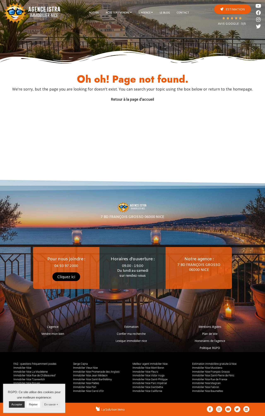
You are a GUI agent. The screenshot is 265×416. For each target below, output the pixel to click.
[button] (232, 9)
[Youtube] (258, 6)
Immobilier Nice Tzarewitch (29, 379)
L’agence (53, 327)
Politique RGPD (210, 348)
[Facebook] (258, 13)
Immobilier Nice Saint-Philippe (149, 379)
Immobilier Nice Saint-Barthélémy (92, 379)
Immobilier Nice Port (84, 387)
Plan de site (210, 334)
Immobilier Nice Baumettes (207, 391)
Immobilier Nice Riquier (26, 383)
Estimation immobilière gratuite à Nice (214, 363)
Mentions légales (210, 327)
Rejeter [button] (33, 404)
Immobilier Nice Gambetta (147, 387)
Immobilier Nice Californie (147, 391)
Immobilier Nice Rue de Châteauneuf (34, 375)
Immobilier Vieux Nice (85, 367)
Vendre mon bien (52, 334)
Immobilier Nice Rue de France (209, 379)
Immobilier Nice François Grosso (211, 371)
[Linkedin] (246, 409)
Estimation (131, 327)
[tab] (94, 12)
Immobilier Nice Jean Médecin (90, 375)
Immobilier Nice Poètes (86, 383)
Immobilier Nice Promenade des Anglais (96, 371)
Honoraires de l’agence (210, 341)
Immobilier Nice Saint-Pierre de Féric (213, 375)
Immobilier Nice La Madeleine (30, 371)
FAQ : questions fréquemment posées (35, 363)
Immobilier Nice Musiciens (207, 367)
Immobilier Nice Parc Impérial (149, 383)
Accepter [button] (16, 404)
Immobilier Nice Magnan (206, 383)
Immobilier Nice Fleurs (145, 371)
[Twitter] (258, 26)
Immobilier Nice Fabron (205, 387)
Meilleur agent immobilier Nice (149, 363)
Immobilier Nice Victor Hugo (148, 375)
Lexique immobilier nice (131, 341)
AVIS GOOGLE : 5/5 (232, 24)
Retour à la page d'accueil (132, 99)
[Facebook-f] (210, 409)
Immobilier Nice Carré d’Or (88, 391)
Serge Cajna (80, 363)
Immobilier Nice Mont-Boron (148, 367)
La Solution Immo (113, 409)
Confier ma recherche (131, 334)
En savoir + (51, 404)
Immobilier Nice (22, 367)
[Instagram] (258, 20)
